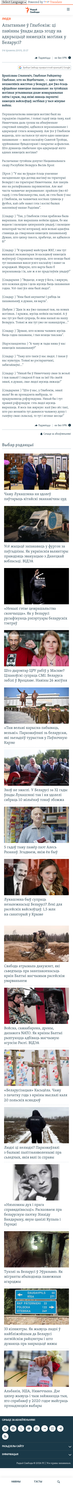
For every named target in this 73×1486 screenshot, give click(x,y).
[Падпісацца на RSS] (5, 1436)
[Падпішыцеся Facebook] (13, 1428)
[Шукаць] (58, 1482)
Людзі (6, 19)
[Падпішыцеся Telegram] (60, 1428)
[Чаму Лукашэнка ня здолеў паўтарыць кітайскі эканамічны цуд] (36, 472)
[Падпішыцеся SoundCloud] (44, 1428)
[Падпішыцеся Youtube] (29, 1428)
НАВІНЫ (16, 1481)
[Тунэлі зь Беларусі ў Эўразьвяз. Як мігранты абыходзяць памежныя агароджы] (36, 1249)
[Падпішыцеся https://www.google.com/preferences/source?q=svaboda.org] (5, 1428)
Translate (56, 2)
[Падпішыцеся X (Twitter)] (21, 1428)
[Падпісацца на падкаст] (36, 1428)
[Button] (42, 58)
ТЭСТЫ (38, 1481)
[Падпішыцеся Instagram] (52, 1428)
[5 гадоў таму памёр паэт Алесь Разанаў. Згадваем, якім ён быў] (36, 825)
